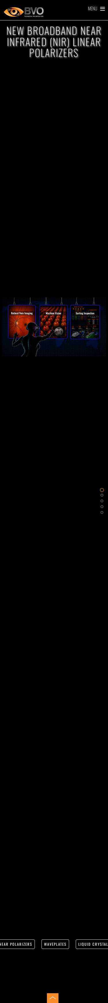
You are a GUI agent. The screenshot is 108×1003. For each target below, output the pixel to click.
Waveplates (55, 944)
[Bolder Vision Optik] (54, 12)
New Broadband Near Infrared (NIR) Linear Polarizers (54, 41)
